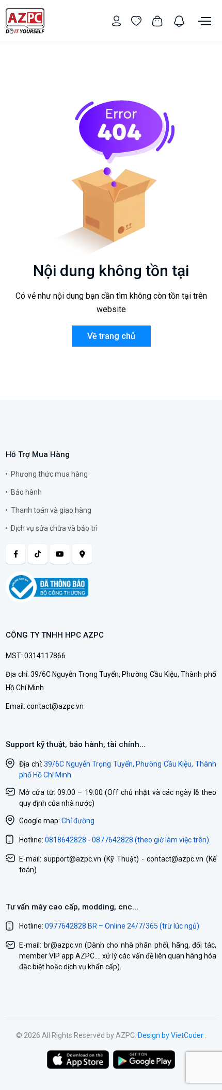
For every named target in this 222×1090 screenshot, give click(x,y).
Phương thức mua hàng (49, 474)
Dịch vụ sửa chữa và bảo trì (54, 528)
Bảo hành (26, 492)
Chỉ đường (77, 821)
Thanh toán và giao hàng (51, 510)
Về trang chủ (111, 336)
